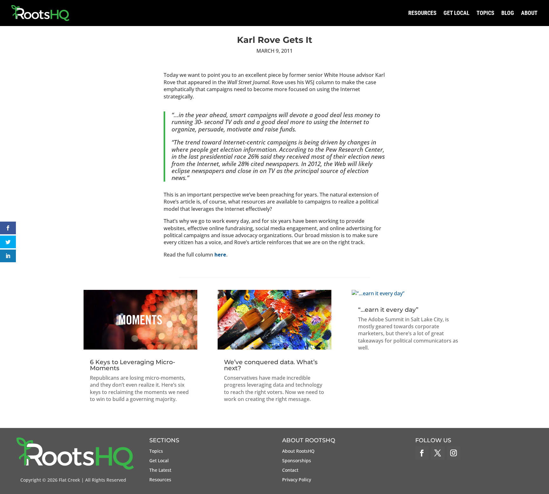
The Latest (160, 470)
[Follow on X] (437, 453)
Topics (485, 13)
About (529, 13)
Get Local (457, 13)
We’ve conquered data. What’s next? (271, 365)
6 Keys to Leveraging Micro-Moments (132, 365)
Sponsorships (296, 461)
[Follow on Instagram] (453, 453)
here (220, 254)
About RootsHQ (298, 451)
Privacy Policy (296, 480)
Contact (290, 470)
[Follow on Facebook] (422, 453)
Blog (507, 13)
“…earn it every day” (388, 309)
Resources (422, 13)
